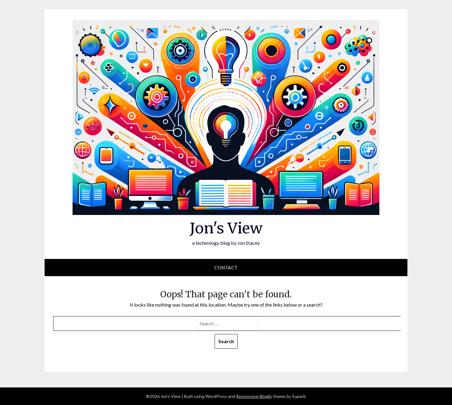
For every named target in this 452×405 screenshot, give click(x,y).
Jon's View (226, 228)
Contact (226, 267)
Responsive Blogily (254, 396)
